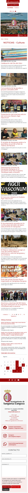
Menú (21, 35)
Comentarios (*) (5, 464)
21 (17, 368)
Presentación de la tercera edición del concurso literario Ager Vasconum (13, 116)
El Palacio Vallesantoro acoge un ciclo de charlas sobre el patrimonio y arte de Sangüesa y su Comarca (13, 252)
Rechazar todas (16, 487)
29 (20, 371)
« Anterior (5, 314)
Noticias (6, 39)
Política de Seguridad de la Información (14, 420)
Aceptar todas (6, 487)
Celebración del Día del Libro (11, 63)
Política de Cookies (14, 419)
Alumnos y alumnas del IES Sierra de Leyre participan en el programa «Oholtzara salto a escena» (14, 304)
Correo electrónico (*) (6, 459)
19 (24, 314)
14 (14, 314)
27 (14, 371)
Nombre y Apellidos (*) (7, 453)
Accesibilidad (14, 417)
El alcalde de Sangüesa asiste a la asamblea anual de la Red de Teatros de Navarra (13, 143)
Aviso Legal (14, 415)
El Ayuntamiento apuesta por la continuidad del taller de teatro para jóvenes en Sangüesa (12, 225)
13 (12, 314)
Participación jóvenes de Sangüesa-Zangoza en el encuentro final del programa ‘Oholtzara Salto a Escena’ (12, 170)
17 (20, 314)
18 (7, 368)
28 (17, 371)
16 (18, 314)
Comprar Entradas (14, 1)
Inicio (2, 39)
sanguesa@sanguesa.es (14, 411)
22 (20, 368)
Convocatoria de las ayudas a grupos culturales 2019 (12, 89)
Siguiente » (14, 316)
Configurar (6, 489)
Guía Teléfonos (14, 5)
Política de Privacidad (14, 416)
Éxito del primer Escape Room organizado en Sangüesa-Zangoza (14, 280)
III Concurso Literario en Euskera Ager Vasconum (13, 198)
